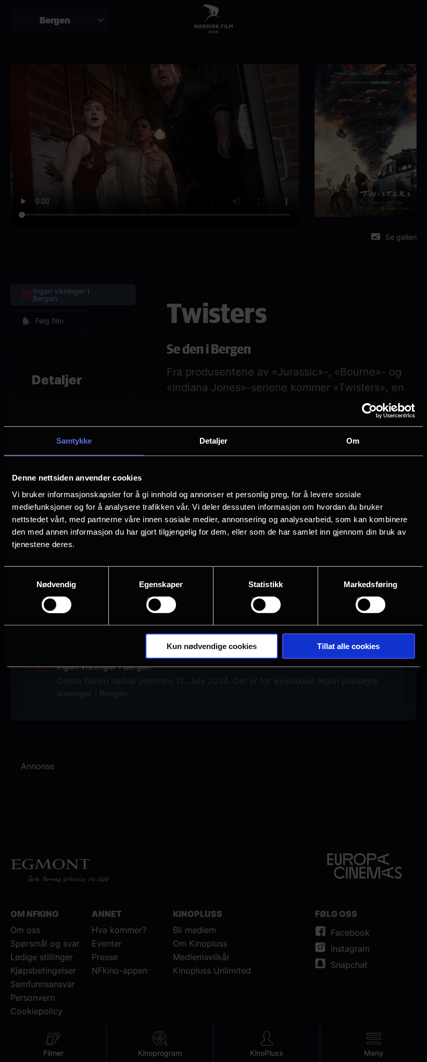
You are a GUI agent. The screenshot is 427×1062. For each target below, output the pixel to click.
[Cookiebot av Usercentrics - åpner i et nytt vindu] (369, 411)
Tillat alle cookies (348, 645)
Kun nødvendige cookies (212, 645)
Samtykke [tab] (74, 440)
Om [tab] (352, 440)
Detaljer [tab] (213, 440)
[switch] (161, 605)
